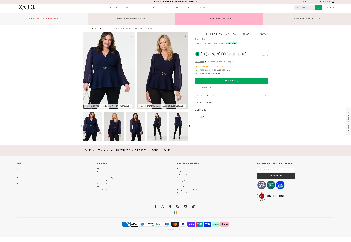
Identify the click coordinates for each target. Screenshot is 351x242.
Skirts (19, 187)
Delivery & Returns (184, 175)
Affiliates (100, 187)
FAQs (179, 172)
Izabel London (181, 229)
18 (223, 54)
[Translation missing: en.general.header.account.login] (333, 2)
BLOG (203, 8)
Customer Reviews (104, 184)
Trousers (20, 184)
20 (229, 54)
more (218, 73)
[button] (189, 126)
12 (208, 54)
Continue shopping (204, 87)
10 (202, 54)
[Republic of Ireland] (175, 213)
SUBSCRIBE (276, 176)
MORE (228, 70)
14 (213, 54)
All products (120, 150)
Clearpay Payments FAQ (187, 190)
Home (85, 29)
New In (114, 8)
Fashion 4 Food (103, 175)
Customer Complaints (186, 193)
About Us (100, 169)
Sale (177, 8)
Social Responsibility (105, 178)
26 (244, 54)
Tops (153, 8)
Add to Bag (231, 81)
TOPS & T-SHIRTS (97, 29)
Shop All (20, 172)
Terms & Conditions (184, 184)
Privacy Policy (182, 181)
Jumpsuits (21, 190)
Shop (126, 8)
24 (239, 54)
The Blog (100, 172)
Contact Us (181, 169)
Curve (165, 8)
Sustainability (102, 181)
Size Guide (199, 62)
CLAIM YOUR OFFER (348, 121)
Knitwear (20, 181)
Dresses (140, 8)
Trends (190, 8)
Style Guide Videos (104, 190)
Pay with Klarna (183, 187)
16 (218, 54)
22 (234, 54)
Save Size (264, 55)
